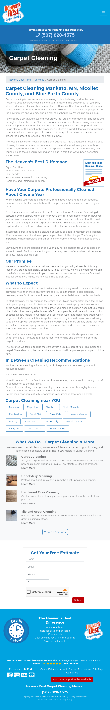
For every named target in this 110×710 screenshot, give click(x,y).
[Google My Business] (28, 669)
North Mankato (71, 407)
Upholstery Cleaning (36, 476)
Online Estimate (49, 669)
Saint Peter (56, 414)
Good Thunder (74, 421)
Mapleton (32, 407)
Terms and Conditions (48, 699)
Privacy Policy (66, 699)
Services (39, 79)
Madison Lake (57, 428)
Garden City (51, 421)
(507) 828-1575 (58, 35)
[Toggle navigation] (104, 12)
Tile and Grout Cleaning (39, 511)
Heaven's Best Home (20, 79)
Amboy (13, 421)
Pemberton (15, 414)
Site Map (98, 669)
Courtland (31, 421)
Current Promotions (80, 669)
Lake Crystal (35, 428)
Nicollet (50, 407)
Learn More (28, 467)
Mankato (14, 407)
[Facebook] (25, 669)
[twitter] (31, 669)
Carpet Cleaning (33, 456)
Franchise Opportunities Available (72, 679)
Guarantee (72, 672)
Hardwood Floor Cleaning (40, 492)
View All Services (55, 532)
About (63, 669)
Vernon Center (79, 414)
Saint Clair (36, 414)
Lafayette (14, 428)
